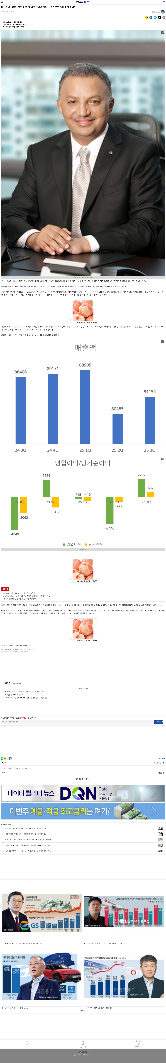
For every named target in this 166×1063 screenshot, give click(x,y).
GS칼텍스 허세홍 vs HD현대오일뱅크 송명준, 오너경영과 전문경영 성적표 (26, 596)
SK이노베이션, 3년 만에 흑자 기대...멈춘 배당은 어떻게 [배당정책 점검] (26, 698)
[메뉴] (2, 2)
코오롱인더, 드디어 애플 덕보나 (14, 695)
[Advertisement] (83, 666)
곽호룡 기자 (17, 683)
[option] (83, 945)
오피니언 (83, 1047)
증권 (27, 1041)
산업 (83, 1041)
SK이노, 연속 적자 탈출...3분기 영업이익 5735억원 (19, 593)
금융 (27, 1044)
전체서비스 (83, 1052)
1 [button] (82, 1010)
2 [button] (84, 1010)
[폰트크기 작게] (2, 17)
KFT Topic (138, 1047)
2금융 (138, 1044)
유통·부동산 (138, 1041)
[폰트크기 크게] (6, 17)
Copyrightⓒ (75, 1055)
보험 (83, 1044)
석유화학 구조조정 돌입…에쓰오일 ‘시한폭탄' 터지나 (20, 599)
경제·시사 (28, 1047)
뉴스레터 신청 (159, 722)
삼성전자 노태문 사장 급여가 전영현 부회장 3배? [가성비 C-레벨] (24, 692)
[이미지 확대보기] (162, 32)
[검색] (164, 2)
